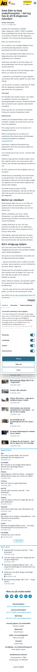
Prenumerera (27, 2)
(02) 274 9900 (12, 606)
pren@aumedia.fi (24, 606)
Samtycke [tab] (5, 305)
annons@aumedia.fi (24, 612)
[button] (27, 4)
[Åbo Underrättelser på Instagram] (16, 596)
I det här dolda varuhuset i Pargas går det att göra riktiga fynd (19, 560)
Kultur (3, 488)
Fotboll (4, 481)
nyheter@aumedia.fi (24, 618)
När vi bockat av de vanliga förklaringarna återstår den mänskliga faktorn (16, 467)
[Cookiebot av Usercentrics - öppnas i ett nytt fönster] (27, 300)
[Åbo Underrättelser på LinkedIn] (26, 596)
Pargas (3, 472)
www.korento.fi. (7, 141)
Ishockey (4, 507)
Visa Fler (18, 541)
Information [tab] (14, 305)
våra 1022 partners (12, 314)
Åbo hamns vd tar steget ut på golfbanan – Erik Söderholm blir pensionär (18, 518)
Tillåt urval (18, 364)
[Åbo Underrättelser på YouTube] (21, 596)
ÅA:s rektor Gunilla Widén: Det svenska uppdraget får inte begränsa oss (15, 458)
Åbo (2, 453)
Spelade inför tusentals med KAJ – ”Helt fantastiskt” (18, 552)
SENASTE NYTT (6, 450)
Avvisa (18, 370)
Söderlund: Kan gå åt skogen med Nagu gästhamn (18, 574)
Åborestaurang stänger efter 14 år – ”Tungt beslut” (19, 582)
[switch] (32, 340)
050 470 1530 (11, 618)
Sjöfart (4, 514)
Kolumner (4, 463)
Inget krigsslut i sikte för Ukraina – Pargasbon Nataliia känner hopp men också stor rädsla (17, 476)
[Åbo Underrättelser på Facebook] (7, 596)
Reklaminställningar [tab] (26, 305)
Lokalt (3, 523)
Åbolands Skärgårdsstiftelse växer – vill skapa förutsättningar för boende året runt (17, 528)
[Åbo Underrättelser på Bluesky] (11, 596)
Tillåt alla (18, 358)
